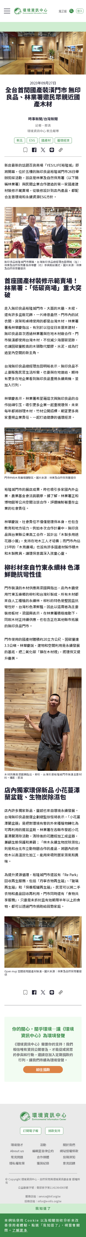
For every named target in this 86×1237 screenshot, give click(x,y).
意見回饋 (69, 1163)
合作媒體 (43, 1157)
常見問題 (17, 1157)
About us (17, 1151)
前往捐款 (43, 1069)
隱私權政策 (17, 1163)
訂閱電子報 (30, 1130)
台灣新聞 (51, 118)
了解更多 (20, 1230)
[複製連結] (60, 150)
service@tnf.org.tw (50, 1196)
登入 (79, 11)
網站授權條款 (69, 1151)
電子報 (63, 11)
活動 (43, 1144)
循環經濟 (63, 140)
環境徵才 (17, 1144)
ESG (32, 140)
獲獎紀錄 (43, 1163)
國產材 (46, 140)
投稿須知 (69, 1157)
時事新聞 (35, 118)
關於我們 (69, 1144)
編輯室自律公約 (43, 1151)
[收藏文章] (25, 150)
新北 (20, 140)
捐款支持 (54, 1130)
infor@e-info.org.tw (50, 1201)
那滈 (48, 125)
